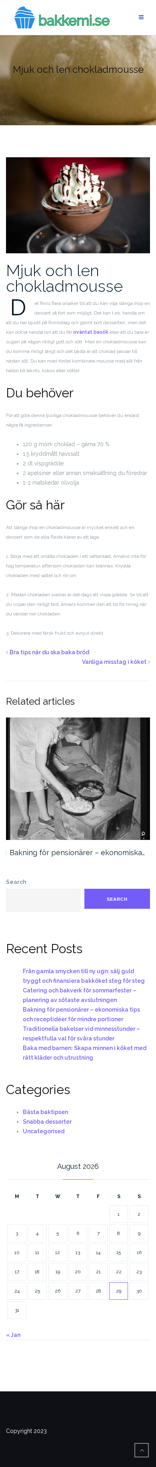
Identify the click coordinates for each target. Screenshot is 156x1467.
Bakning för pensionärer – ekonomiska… (77, 852)
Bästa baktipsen (45, 1112)
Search (16, 882)
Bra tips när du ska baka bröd (49, 652)
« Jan (13, 1335)
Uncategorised (43, 1131)
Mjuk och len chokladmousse (64, 278)
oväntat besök (90, 332)
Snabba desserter (47, 1121)
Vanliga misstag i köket (114, 662)
